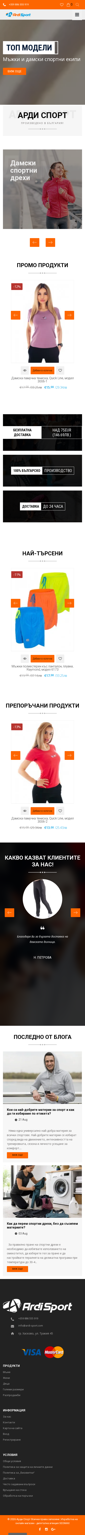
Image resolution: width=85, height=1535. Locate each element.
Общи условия (12, 1461)
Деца (6, 1383)
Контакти (9, 1422)
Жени (6, 1378)
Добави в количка (42, 370)
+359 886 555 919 (18, 4)
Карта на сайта (12, 1428)
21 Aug (23, 1119)
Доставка (9, 1478)
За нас (7, 1416)
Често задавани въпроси (19, 1484)
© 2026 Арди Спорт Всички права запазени (33, 1519)
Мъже (6, 1372)
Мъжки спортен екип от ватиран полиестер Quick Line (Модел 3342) (42, 819)
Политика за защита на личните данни (28, 1467)
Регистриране (12, 1439)
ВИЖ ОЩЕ (15, 71)
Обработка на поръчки (18, 1495)
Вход (6, 1434)
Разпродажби (11, 1395)
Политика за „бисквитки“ (19, 1472)
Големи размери (13, 1389)
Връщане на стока (14, 1490)
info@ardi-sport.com (30, 1325)
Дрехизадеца (20, 170)
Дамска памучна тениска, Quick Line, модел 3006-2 (42, 379)
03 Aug (23, 1233)
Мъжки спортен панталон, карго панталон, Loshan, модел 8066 (42, 667)
